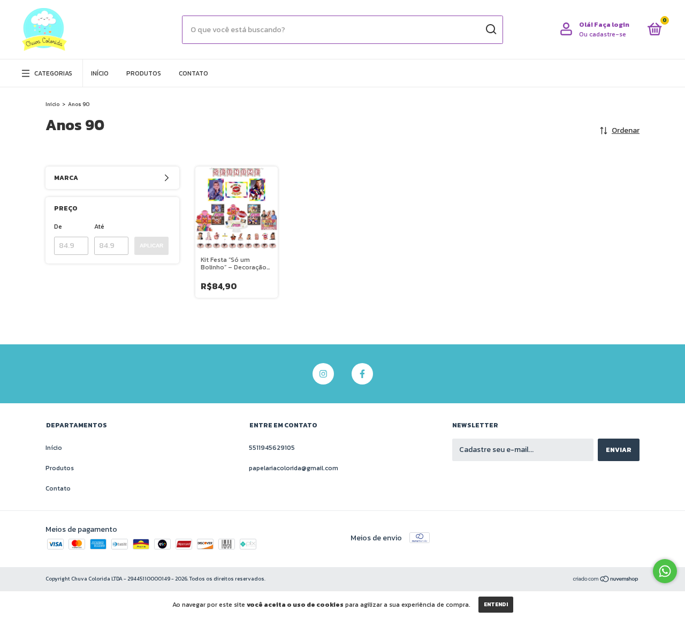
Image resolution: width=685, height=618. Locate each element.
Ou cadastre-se (602, 34)
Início (100, 73)
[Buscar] (490, 29)
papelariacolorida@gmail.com (293, 468)
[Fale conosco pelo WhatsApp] (665, 571)
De (58, 226)
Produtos (143, 73)
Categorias (53, 73)
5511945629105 (272, 448)
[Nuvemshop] (606, 579)
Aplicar (151, 245)
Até (99, 226)
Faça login (611, 24)
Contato (193, 73)
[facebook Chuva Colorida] (362, 374)
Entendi (496, 604)
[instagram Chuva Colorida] (323, 374)
